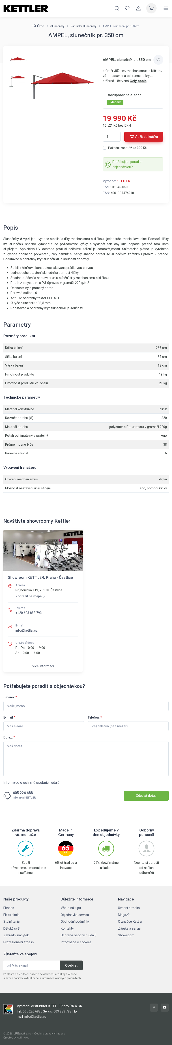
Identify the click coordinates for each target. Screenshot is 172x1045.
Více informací (43, 666)
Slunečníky (57, 26)
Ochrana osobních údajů (78, 935)
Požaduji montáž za (127, 148)
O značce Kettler (130, 922)
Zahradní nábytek (16, 935)
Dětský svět (11, 928)
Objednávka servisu (75, 915)
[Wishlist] (127, 8)
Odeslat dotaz (146, 796)
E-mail (9, 717)
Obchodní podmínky (75, 922)
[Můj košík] (151, 8)
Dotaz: (9, 737)
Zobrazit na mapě (28, 596)
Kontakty (67, 928)
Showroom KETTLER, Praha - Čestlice (40, 577)
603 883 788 (62, 1011)
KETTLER (123, 181)
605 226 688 (23, 793)
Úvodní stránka (129, 908)
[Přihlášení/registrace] (138, 8)
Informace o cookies (76, 942)
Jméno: (10, 697)
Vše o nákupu (71, 908)
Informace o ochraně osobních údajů (31, 782)
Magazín (124, 915)
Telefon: (95, 717)
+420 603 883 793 (28, 613)
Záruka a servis (129, 928)
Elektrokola (11, 915)
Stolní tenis (11, 922)
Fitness (8, 908)
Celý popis (138, 81)
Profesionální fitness (18, 942)
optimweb (23, 1037)
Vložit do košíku (146, 137)
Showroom (126, 935)
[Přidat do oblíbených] (158, 60)
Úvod (40, 26)
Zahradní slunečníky (83, 26)
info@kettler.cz (26, 630)
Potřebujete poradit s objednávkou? (127, 164)
